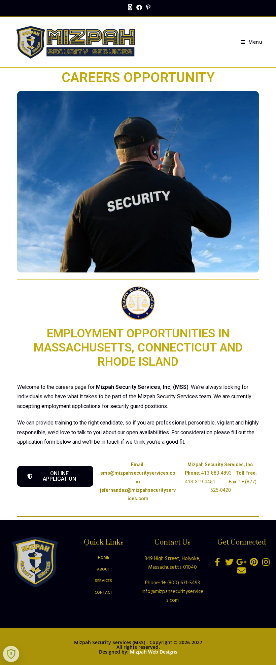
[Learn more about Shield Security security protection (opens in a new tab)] (11, 654)
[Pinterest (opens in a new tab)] (147, 7)
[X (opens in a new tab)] (130, 7)
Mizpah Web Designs (153, 652)
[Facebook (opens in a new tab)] (139, 7)
